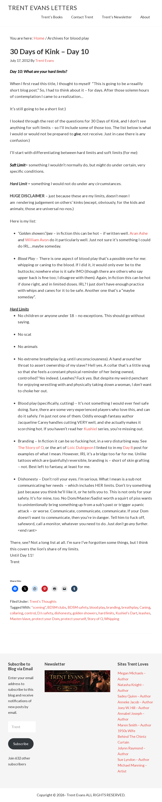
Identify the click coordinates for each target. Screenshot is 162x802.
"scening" (38, 607)
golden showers (85, 613)
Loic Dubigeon (80, 447)
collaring (16, 613)
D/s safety (45, 613)
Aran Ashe (139, 233)
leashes (144, 613)
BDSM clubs (56, 607)
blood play (97, 607)
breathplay (130, 607)
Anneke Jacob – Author (135, 702)
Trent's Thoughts (43, 601)
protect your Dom (45, 619)
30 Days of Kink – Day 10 (49, 51)
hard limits (106, 613)
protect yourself (73, 619)
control (30, 613)
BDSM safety (78, 607)
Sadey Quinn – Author (134, 696)
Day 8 (128, 447)
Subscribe (20, 744)
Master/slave (20, 619)
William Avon (37, 239)
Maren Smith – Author (134, 725)
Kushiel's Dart (126, 613)
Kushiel (90, 428)
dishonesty (62, 613)
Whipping (111, 619)
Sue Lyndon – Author (133, 759)
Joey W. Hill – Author (133, 708)
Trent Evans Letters (42, 7)
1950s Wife (126, 731)
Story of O (95, 619)
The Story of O (31, 447)
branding (113, 607)
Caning (144, 607)
